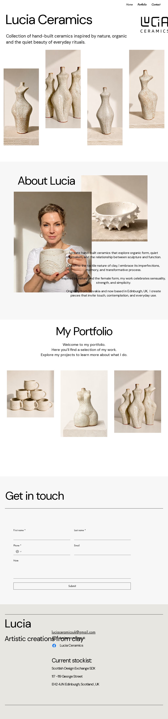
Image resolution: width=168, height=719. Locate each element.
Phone (17, 545)
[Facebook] (54, 645)
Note (15, 560)
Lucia (18, 623)
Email (77, 545)
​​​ (73, 632)
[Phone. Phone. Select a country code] (18, 552)
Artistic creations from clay (44, 638)
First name (19, 530)
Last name (80, 530)
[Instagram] (54, 638)
